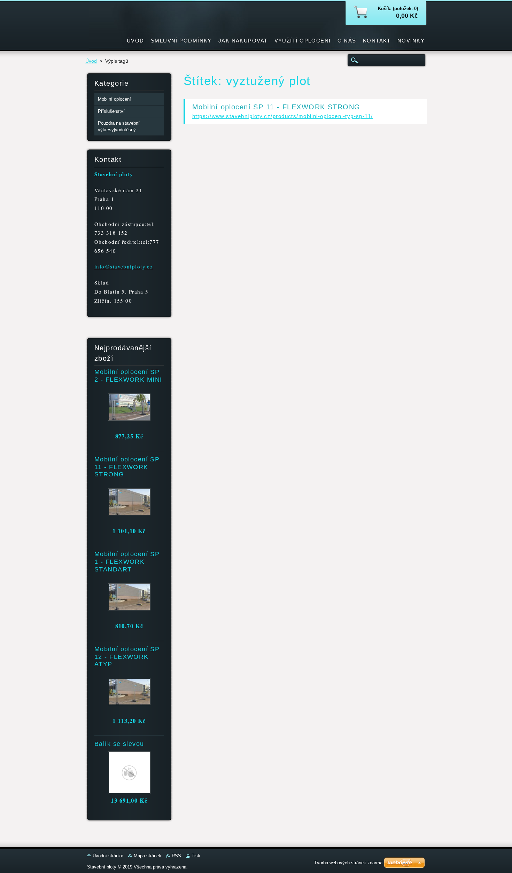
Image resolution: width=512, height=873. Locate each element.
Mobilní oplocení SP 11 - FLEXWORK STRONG (276, 107)
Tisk (196, 855)
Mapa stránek (147, 855)
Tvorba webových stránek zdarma (348, 862)
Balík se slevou (119, 743)
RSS (176, 855)
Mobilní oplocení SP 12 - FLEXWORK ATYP (127, 657)
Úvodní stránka (108, 855)
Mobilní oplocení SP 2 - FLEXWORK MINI (128, 375)
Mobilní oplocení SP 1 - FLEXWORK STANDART (127, 562)
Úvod (91, 61)
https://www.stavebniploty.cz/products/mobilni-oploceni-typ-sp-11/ (282, 116)
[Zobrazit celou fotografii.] (129, 408)
